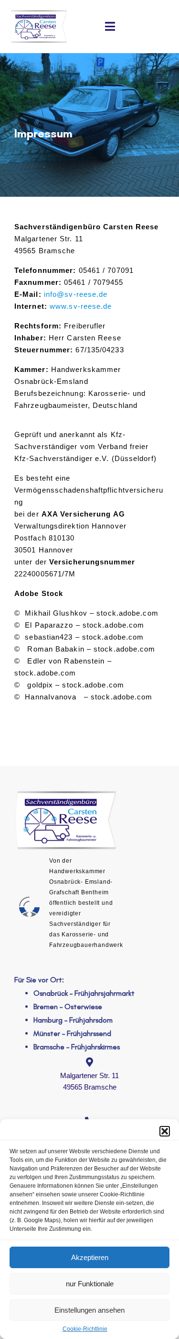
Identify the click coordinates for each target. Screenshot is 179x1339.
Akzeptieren (89, 1257)
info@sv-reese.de (76, 294)
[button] (164, 1131)
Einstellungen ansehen (89, 1310)
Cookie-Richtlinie (85, 1329)
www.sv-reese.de (81, 306)
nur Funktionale (90, 1284)
